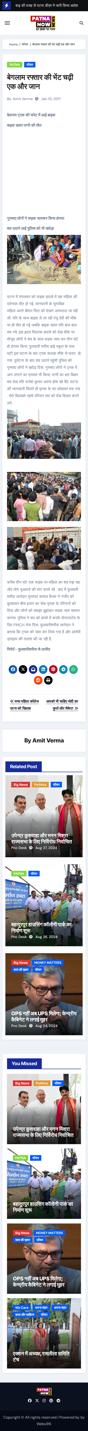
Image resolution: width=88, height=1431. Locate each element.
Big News (21, 784)
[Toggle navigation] (7, 23)
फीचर (30, 65)
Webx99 (44, 1423)
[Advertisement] (45, 175)
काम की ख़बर (21, 970)
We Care (21, 1307)
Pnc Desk (19, 847)
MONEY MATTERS (47, 962)
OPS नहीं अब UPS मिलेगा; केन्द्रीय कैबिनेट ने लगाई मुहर (44, 1016)
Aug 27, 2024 (46, 847)
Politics (40, 784)
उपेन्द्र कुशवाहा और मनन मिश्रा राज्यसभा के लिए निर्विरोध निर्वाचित (41, 838)
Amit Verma (23, 98)
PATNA (14, 65)
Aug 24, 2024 (46, 1025)
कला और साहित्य (24, 1314)
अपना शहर (41, 1307)
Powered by (69, 1417)
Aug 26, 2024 (46, 936)
